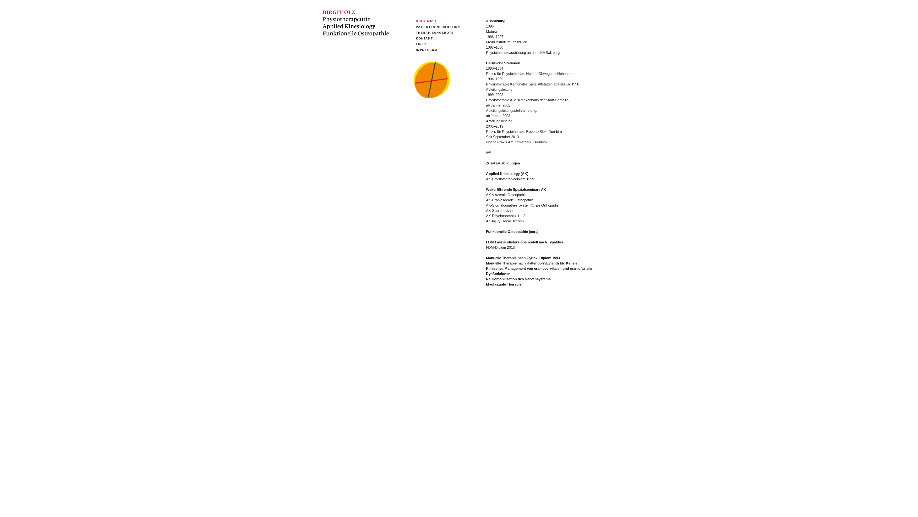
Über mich (426, 21)
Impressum (426, 50)
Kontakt (424, 38)
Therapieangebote (435, 32)
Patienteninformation (438, 27)
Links (421, 44)
